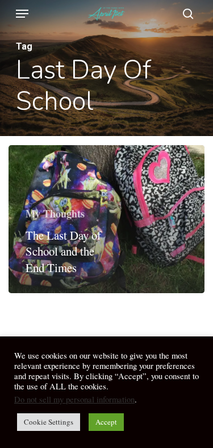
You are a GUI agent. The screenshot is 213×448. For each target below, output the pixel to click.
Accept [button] (106, 422)
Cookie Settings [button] (48, 422)
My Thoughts (55, 213)
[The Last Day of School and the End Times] (106, 219)
